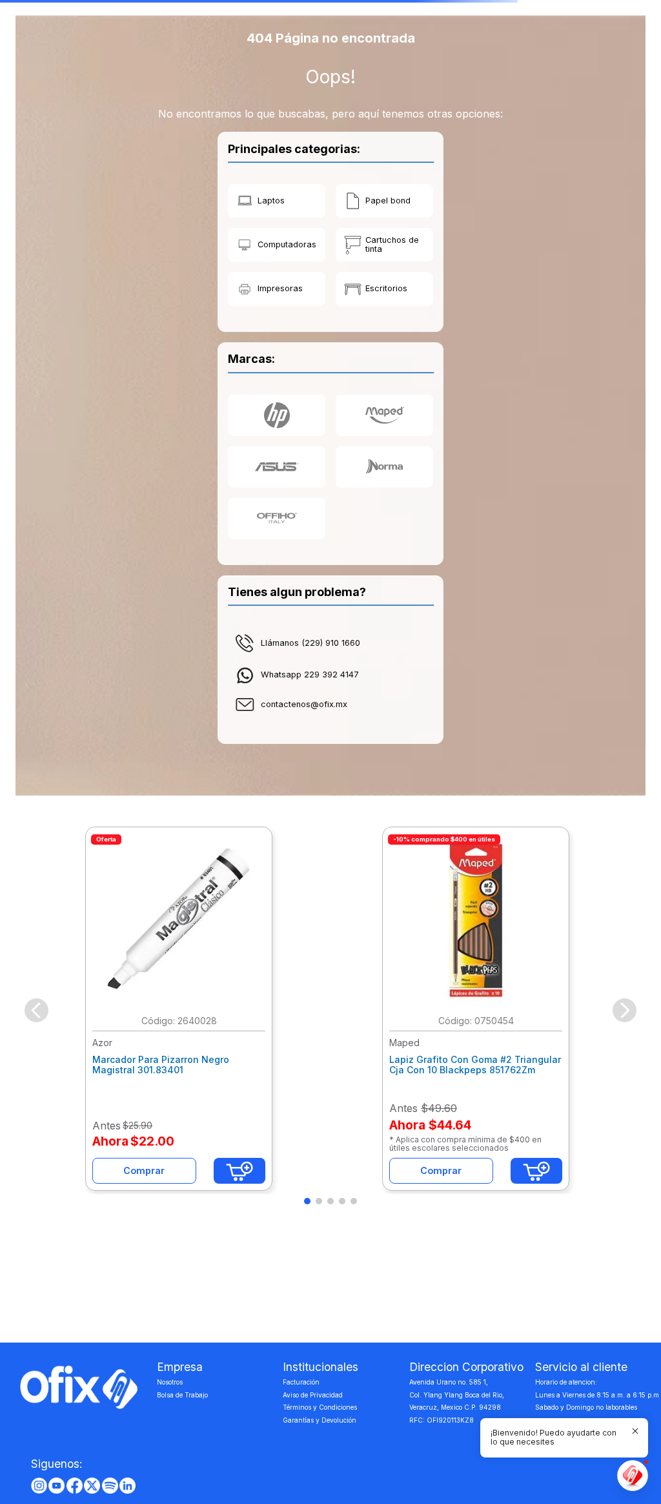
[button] (307, 1201)
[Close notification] (635, 1431)
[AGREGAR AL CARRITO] (239, 1171)
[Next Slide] (624, 1010)
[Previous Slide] (36, 1010)
